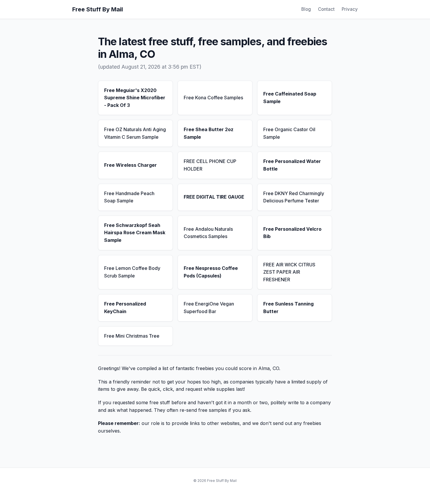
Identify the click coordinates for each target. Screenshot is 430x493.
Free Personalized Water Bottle (292, 165)
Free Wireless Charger (130, 165)
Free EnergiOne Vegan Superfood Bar (209, 307)
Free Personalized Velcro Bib (292, 232)
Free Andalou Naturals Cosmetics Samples (208, 232)
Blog (306, 9)
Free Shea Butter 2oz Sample (208, 133)
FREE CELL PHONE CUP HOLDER (210, 165)
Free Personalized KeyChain (125, 307)
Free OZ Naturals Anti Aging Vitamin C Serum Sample (135, 133)
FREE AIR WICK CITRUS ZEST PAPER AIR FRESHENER (289, 272)
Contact (326, 9)
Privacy (350, 9)
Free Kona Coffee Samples (213, 97)
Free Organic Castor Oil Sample (289, 133)
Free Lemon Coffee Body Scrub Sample (132, 272)
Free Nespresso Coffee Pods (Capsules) (211, 272)
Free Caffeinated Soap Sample (289, 97)
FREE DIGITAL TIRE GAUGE (214, 197)
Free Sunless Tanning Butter (288, 307)
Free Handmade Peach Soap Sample (129, 197)
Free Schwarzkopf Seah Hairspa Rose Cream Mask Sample (134, 232)
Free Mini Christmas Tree (131, 336)
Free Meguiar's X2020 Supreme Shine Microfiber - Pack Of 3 (134, 97)
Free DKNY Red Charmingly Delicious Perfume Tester (293, 197)
